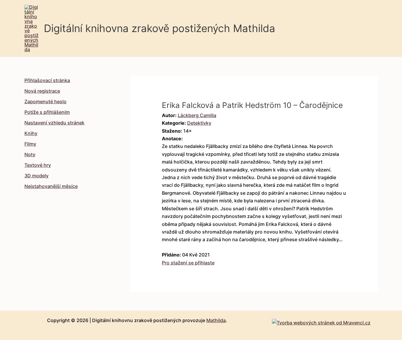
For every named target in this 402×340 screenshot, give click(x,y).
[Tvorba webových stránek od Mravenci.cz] (321, 321)
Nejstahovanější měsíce (51, 186)
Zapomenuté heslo (45, 101)
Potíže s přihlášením (47, 112)
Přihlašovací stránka (47, 80)
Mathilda (216, 320)
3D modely (36, 176)
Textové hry (37, 165)
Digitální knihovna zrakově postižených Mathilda (159, 28)
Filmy (30, 144)
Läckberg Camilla (197, 115)
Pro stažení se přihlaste (188, 263)
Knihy (30, 133)
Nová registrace (42, 91)
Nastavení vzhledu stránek (54, 123)
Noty (29, 154)
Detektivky (199, 123)
